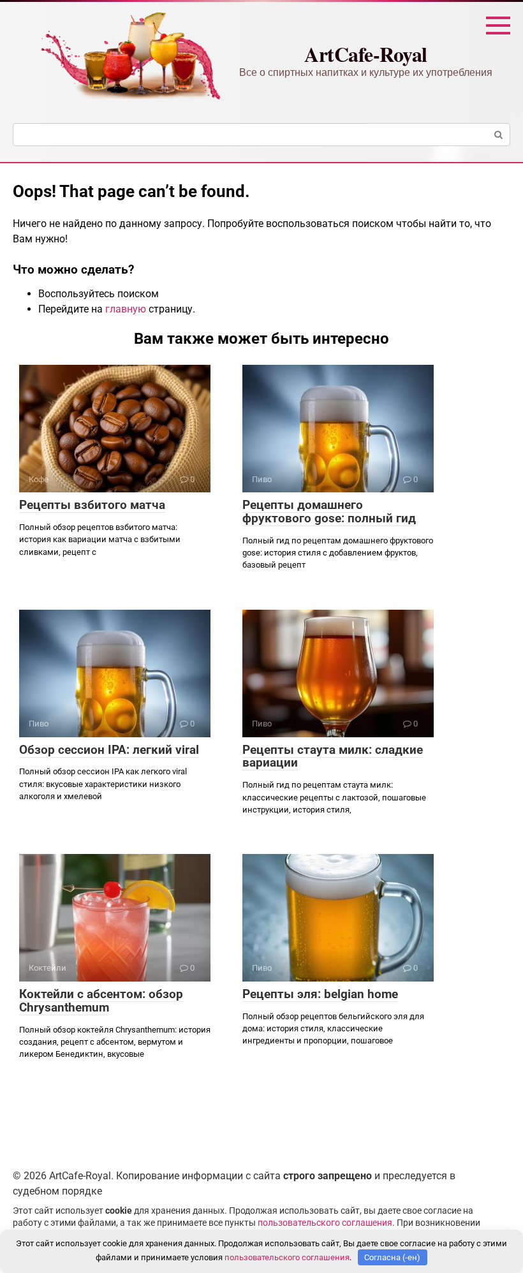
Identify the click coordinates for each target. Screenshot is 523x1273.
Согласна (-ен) (392, 1257)
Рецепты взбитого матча (92, 504)
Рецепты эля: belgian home (320, 994)
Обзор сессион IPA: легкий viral (109, 749)
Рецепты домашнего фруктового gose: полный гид (329, 511)
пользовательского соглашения (325, 1223)
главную (125, 309)
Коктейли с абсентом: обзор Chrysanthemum (101, 1001)
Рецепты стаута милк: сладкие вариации (332, 756)
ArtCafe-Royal (365, 54)
